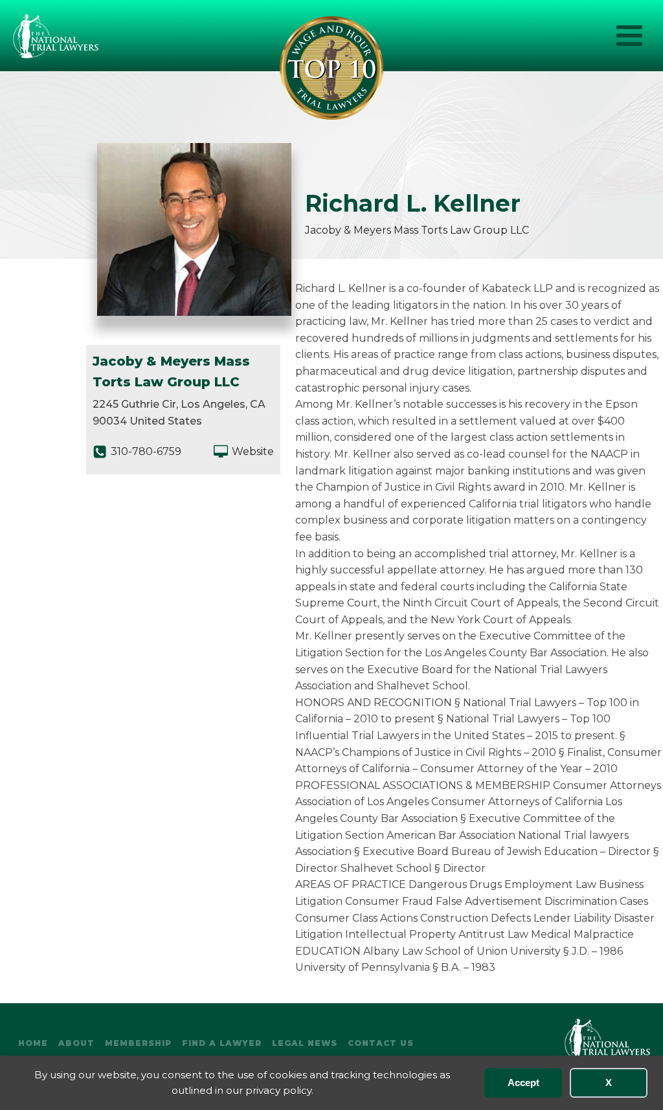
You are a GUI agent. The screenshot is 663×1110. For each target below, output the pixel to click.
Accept (523, 1082)
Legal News (304, 1043)
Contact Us (381, 1043)
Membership (138, 1043)
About (76, 1043)
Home (33, 1043)
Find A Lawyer (222, 1043)
